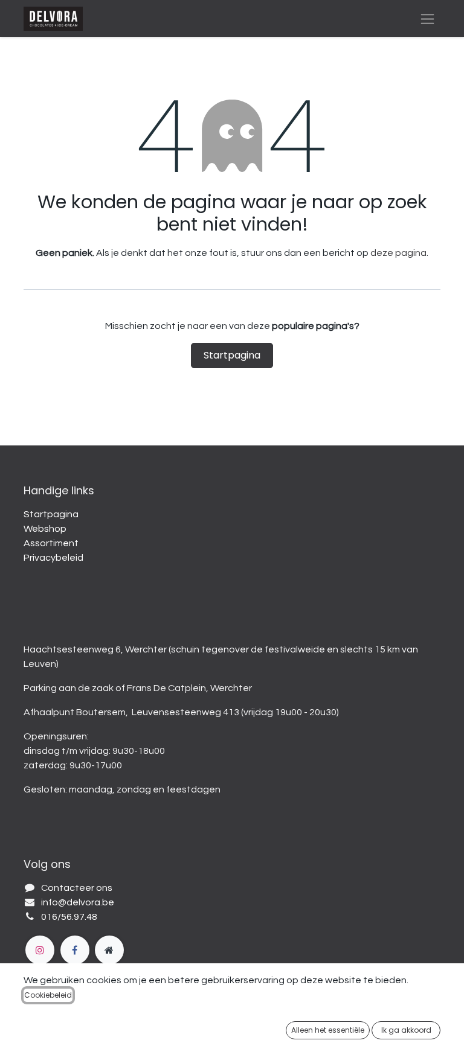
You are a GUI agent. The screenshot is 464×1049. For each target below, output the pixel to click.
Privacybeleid (53, 558)
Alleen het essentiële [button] (327, 1030)
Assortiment (51, 543)
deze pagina (398, 253)
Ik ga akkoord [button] (406, 1030)
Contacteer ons (76, 888)
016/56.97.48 (69, 917)
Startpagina (232, 355)
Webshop (45, 529)
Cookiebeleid (48, 995)
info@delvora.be (77, 902)
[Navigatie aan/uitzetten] (427, 18)
